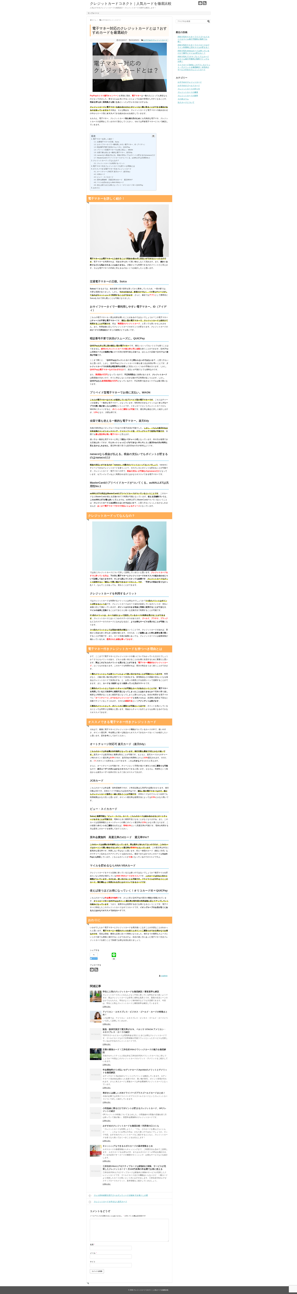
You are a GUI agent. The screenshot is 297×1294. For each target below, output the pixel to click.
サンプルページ (93, 13)
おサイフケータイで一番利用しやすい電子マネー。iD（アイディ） (121, 144)
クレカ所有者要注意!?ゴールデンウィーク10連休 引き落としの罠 (121, 1195)
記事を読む (107, 1007)
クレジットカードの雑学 (188, 96)
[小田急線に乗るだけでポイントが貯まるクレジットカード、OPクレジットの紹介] (96, 1113)
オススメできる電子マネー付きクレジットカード (112, 169)
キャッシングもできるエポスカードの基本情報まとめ (128, 1146)
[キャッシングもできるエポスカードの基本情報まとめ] (96, 1151)
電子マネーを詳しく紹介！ (103, 139)
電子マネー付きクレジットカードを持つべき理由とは (114, 166)
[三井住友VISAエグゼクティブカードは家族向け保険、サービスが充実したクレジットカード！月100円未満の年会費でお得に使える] (96, 1171)
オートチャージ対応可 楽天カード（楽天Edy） (114, 171)
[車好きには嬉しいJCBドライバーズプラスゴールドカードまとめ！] (96, 1097)
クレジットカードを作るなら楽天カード (110, 1202)
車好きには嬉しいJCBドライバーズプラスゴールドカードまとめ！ (134, 1093)
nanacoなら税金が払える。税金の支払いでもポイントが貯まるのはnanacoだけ (126, 155)
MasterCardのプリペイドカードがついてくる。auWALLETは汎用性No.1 (123, 158)
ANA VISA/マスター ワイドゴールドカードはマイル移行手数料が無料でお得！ (193, 39)
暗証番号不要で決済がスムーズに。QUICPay (113, 147)
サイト (92, 1262)
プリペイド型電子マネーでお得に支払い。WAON (115, 150)
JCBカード (101, 174)
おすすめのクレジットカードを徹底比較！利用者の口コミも (131, 1126)
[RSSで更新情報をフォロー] (205, 3)
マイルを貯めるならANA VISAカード (110, 182)
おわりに (96, 188)
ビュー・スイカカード (105, 177)
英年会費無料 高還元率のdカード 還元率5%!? (115, 180)
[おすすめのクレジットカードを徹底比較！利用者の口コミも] (96, 1130)
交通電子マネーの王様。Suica (108, 142)
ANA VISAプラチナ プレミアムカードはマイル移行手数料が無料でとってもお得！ (193, 59)
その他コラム (183, 99)
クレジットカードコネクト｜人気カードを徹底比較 (130, 3)
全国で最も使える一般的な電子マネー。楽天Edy (114, 152)
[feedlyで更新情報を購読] (200, 3)
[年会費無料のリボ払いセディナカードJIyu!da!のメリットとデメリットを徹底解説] (96, 1074)
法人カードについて (186, 102)
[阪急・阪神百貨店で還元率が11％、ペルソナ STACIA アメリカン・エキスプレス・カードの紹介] (96, 1034)
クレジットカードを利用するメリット (111, 163)
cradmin (164, 976)
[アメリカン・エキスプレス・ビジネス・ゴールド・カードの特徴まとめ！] (96, 1016)
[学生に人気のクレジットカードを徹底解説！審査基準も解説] (96, 996)
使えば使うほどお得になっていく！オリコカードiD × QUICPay (120, 185)
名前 (92, 1245)
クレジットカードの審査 (188, 92)
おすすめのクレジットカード (155, 40)
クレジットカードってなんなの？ (106, 160)
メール (93, 1253)
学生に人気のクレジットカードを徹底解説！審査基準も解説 (131, 991)
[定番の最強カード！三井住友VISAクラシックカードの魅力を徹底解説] (96, 1054)
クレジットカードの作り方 (189, 89)
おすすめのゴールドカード (189, 86)
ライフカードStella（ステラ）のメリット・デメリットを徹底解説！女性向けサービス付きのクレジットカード (194, 67)
